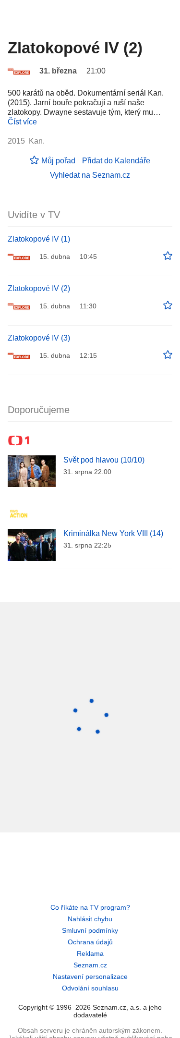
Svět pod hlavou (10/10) (103, 460)
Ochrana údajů (90, 942)
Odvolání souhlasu (90, 988)
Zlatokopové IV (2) (39, 288)
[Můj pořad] (167, 256)
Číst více (22, 122)
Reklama (90, 953)
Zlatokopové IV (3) (39, 338)
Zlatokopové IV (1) (39, 239)
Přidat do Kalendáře (116, 161)
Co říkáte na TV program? (90, 907)
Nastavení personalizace (90, 976)
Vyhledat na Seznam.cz (90, 175)
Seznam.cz (90, 965)
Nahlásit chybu (90, 919)
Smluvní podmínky (90, 930)
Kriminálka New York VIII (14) (113, 533)
